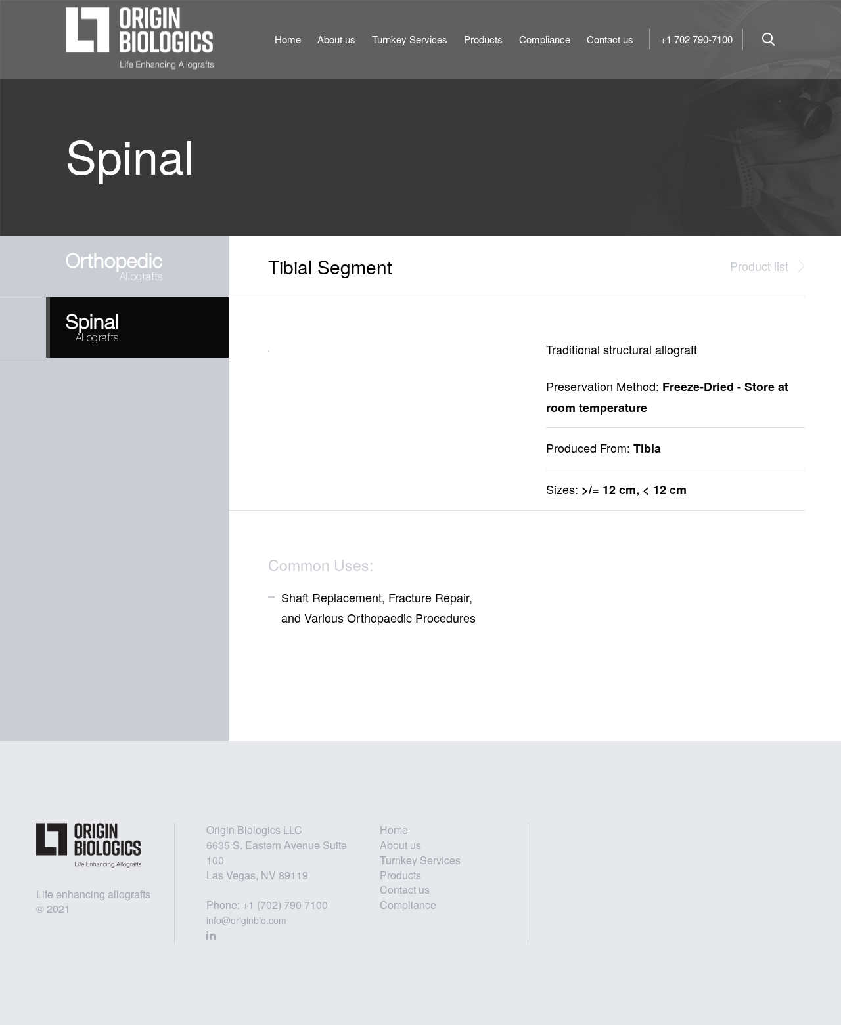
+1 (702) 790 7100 (285, 904)
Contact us (610, 39)
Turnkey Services (409, 39)
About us (336, 39)
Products (483, 39)
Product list (759, 265)
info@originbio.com (246, 920)
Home (288, 39)
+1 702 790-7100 (696, 39)
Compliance (544, 39)
